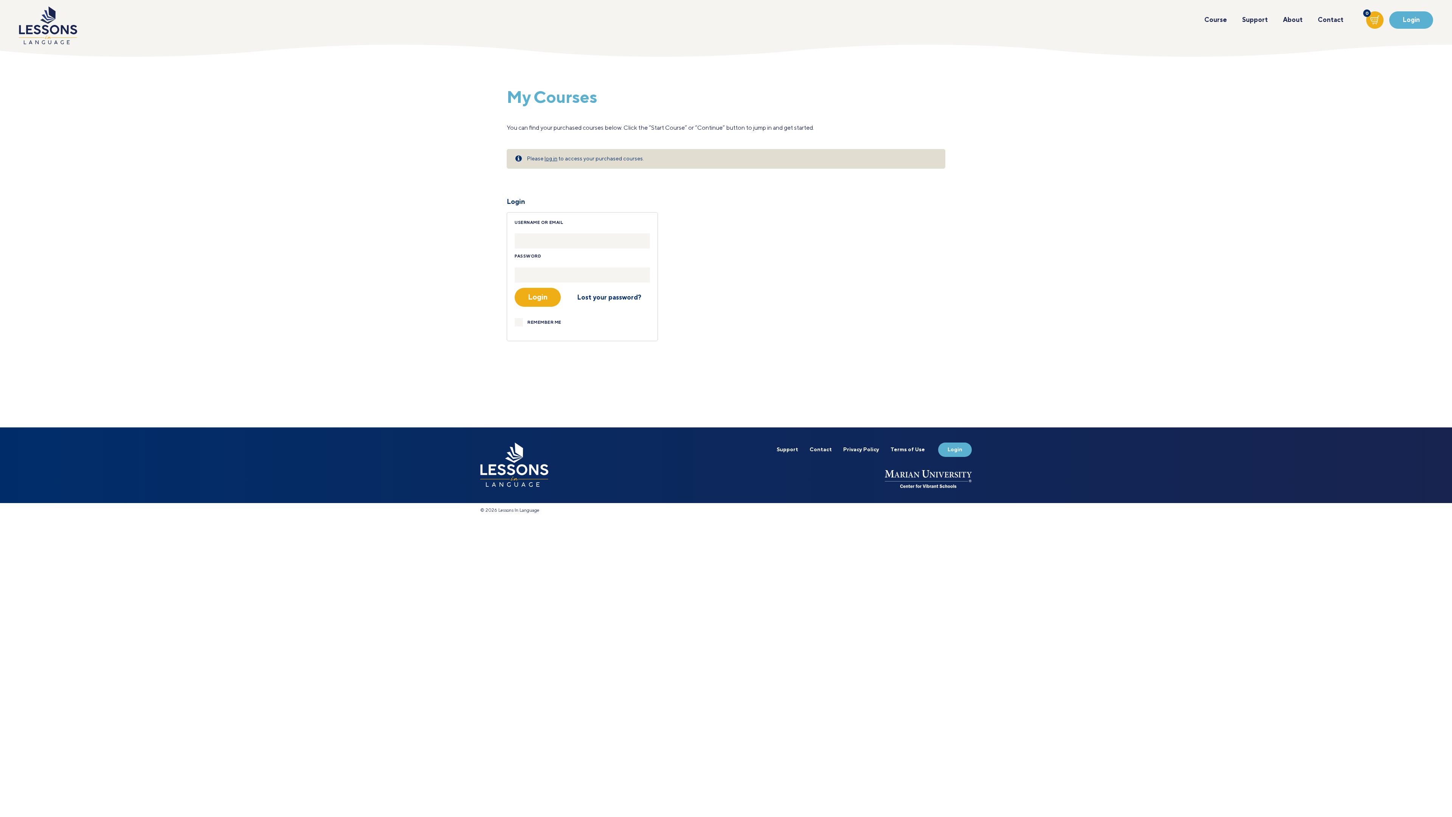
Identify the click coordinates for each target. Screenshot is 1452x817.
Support (1255, 20)
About (1293, 20)
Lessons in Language (48, 25)
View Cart (1367, 15)
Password (528, 256)
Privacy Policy (861, 449)
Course (1215, 20)
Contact (1330, 20)
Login (1411, 20)
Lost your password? (609, 298)
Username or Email (539, 222)
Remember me (544, 322)
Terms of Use (907, 449)
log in (550, 158)
